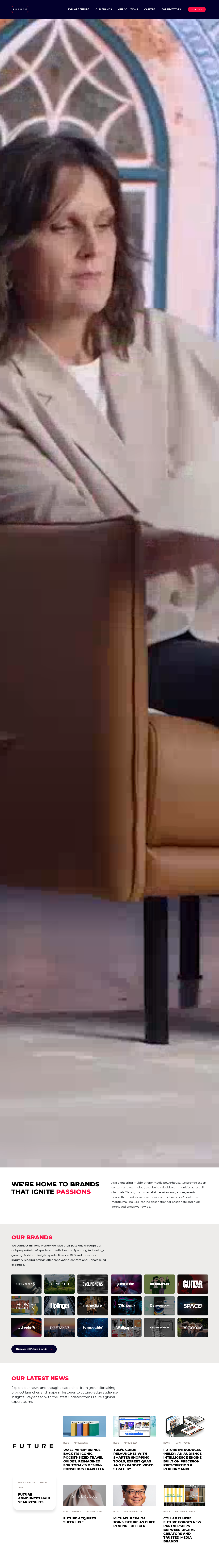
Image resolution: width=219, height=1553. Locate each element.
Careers (149, 9)
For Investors (171, 9)
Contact (196, 9)
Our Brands (104, 9)
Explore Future (78, 9)
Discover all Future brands (31, 1349)
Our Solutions (128, 9)
